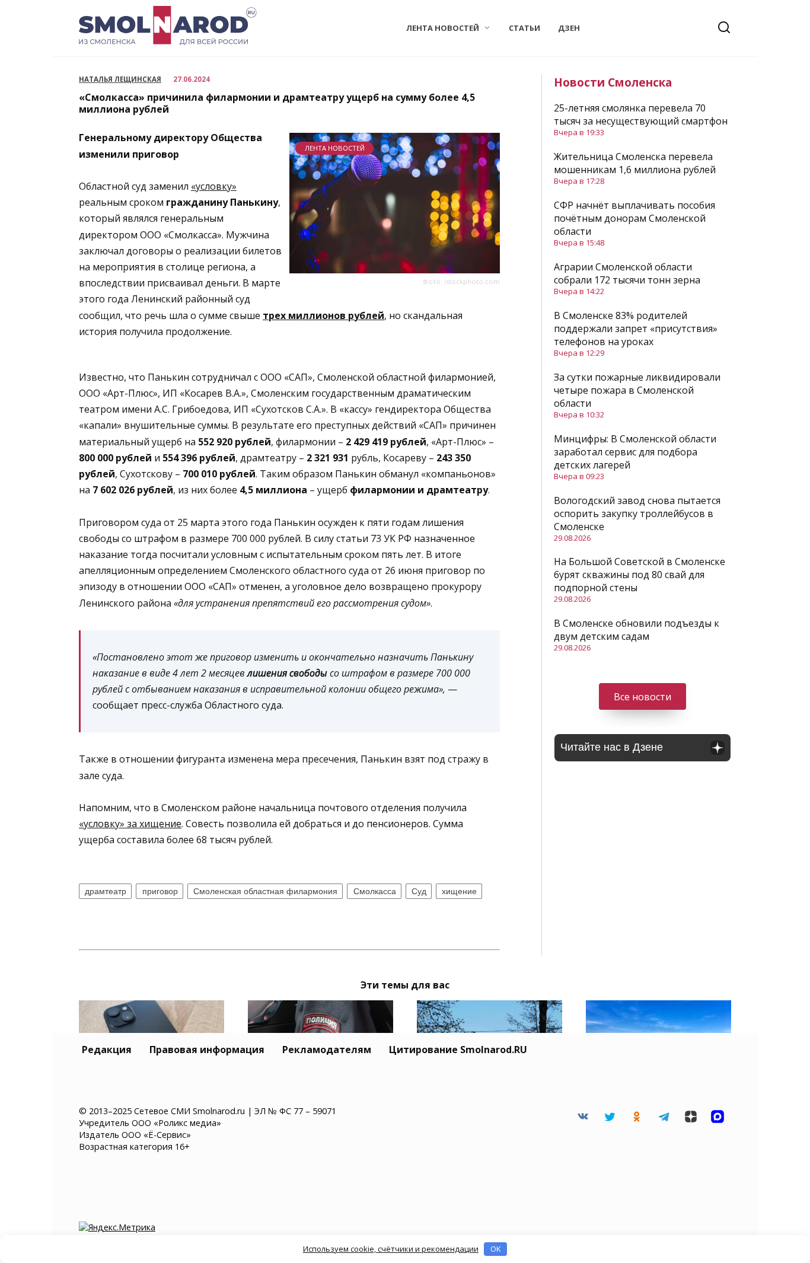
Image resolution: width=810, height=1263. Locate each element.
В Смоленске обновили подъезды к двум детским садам (636, 630)
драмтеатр (105, 891)
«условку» (214, 186)
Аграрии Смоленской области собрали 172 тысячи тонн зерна (627, 273)
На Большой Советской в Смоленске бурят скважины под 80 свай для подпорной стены (639, 574)
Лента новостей (442, 28)
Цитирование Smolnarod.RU (458, 1049)
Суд (419, 891)
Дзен (569, 28)
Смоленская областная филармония (265, 891)
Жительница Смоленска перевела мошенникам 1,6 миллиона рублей (635, 163)
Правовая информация (206, 1049)
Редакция (107, 1049)
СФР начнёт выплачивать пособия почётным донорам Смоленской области (634, 218)
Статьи (524, 28)
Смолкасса (374, 891)
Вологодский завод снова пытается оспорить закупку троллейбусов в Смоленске (637, 513)
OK (495, 1248)
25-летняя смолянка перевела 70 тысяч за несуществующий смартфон (641, 114)
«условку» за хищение (130, 823)
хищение (459, 891)
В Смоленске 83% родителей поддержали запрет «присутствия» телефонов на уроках (635, 328)
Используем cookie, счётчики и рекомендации (391, 1248)
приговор (160, 891)
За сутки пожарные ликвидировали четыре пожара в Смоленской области (637, 390)
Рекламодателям (326, 1049)
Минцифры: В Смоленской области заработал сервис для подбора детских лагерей (635, 451)
